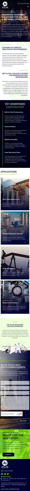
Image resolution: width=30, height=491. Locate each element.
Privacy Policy (5, 489)
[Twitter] (8, 474)
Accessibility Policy (14, 489)
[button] (28, 6)
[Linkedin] (5, 474)
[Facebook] (2, 474)
